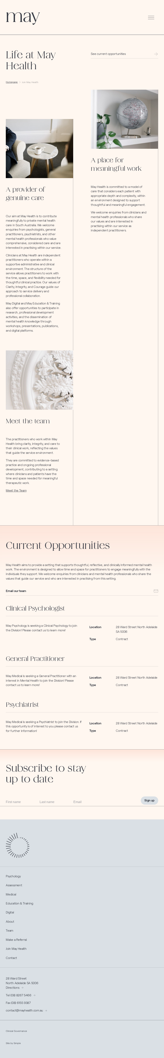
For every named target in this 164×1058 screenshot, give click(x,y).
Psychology (13, 876)
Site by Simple (13, 1043)
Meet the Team (16, 490)
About (10, 921)
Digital (10, 912)
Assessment (14, 885)
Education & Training (19, 903)
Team (9, 930)
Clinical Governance (16, 1031)
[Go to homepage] (23, 18)
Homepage (12, 82)
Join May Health (16, 948)
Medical (11, 894)
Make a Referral (16, 939)
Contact (11, 958)
